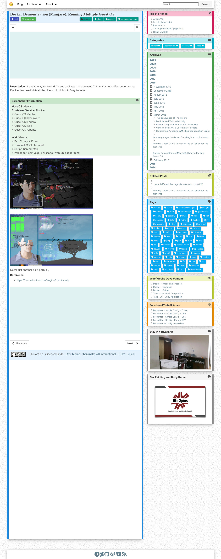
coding (168, 232)
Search (206, 4)
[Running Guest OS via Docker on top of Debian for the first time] (132, 343)
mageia (196, 253)
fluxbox (196, 220)
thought (205, 207)
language (182, 232)
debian (156, 207)
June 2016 (159, 102)
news (168, 236)
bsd (181, 269)
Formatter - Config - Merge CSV (169, 320)
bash (155, 232)
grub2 (167, 253)
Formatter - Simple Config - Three (170, 310)
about (201, 236)
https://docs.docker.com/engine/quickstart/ (42, 280)
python (198, 244)
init (207, 220)
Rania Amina (159, 25)
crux (194, 257)
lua (154, 244)
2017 (152, 78)
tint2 (172, 220)
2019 (153, 71)
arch (171, 211)
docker (182, 228)
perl (179, 240)
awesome (159, 224)
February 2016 (161, 160)
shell (155, 269)
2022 (153, 63)
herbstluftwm (182, 244)
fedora (184, 249)
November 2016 (162, 86)
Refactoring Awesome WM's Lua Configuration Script (183, 131)
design (156, 236)
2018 (153, 75)
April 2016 (159, 110)
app (180, 236)
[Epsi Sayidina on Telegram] (96, 554)
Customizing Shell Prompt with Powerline (177, 124)
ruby (189, 240)
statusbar (186, 224)
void (157, 261)
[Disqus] (75, 405)
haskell (166, 244)
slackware (171, 261)
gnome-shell (203, 211)
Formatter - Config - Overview (168, 323)
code (199, 45)
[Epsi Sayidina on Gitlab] (112, 554)
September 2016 (162, 90)
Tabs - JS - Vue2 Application (167, 296)
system (154, 45)
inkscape (197, 232)
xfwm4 (156, 265)
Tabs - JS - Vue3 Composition (168, 293)
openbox (159, 220)
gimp (168, 240)
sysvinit (170, 249)
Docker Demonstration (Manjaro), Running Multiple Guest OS (62, 14)
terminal (195, 265)
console (196, 228)
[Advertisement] (75, 55)
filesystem (181, 253)
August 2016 (160, 94)
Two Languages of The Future (171, 118)
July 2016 (159, 98)
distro (169, 207)
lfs (183, 261)
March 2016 (160, 114)
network (159, 211)
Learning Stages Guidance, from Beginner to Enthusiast (181, 137)
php (200, 240)
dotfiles (156, 228)
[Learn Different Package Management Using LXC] (19, 343)
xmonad (201, 224)
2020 (153, 67)
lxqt (207, 216)
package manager (186, 207)
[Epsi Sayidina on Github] (106, 554)
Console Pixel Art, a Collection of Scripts (176, 127)
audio (181, 265)
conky (158, 216)
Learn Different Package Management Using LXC (178, 184)
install (156, 240)
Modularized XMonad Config (170, 121)
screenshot (185, 211)
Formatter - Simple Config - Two (169, 313)
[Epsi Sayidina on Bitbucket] (118, 554)
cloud (169, 228)
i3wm (173, 224)
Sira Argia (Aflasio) (162, 22)
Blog (20, 4)
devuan (156, 249)
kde (190, 236)
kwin (184, 216)
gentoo (205, 257)
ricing (183, 220)
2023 (153, 60)
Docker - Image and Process (167, 283)
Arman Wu (158, 19)
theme (169, 265)
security (171, 216)
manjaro (157, 257)
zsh (193, 261)
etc (203, 261)
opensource (170, 45)
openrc (181, 257)
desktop (186, 45)
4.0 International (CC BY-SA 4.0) (101, 354)
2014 (153, 167)
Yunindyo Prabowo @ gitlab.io (168, 28)
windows (168, 269)
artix (169, 257)
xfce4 (196, 216)
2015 (153, 163)
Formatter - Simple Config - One (169, 317)
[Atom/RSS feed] (124, 554)
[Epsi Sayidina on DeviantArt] (102, 554)
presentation (195, 269)
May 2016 (159, 106)
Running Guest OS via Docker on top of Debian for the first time (180, 145)
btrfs (155, 253)
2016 (153, 82)
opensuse (198, 249)
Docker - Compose (162, 287)
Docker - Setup (161, 290)
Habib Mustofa (160, 32)
